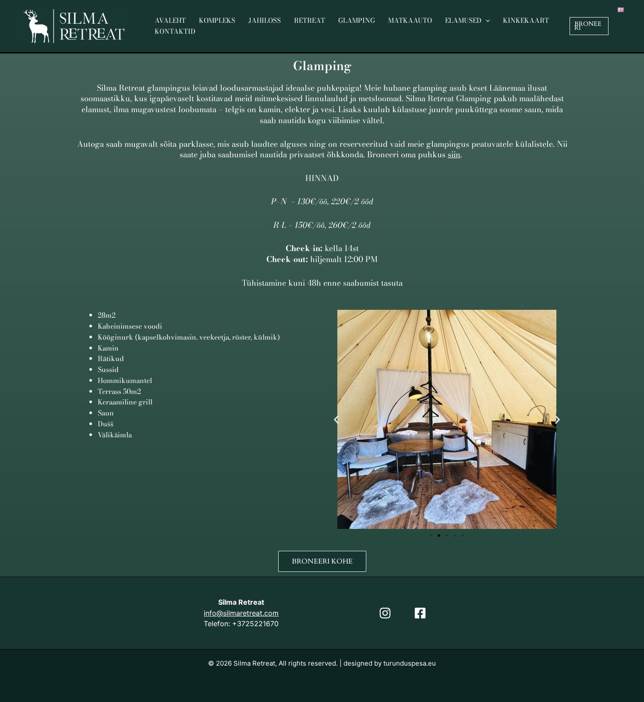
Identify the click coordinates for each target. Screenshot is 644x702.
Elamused (463, 20)
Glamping (356, 20)
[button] (589, 26)
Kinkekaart (526, 20)
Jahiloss (264, 20)
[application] (485, 20)
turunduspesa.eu (409, 663)
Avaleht (170, 20)
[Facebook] (420, 613)
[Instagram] (385, 613)
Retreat (309, 20)
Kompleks (217, 20)
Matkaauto (410, 20)
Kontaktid (175, 31)
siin (454, 154)
